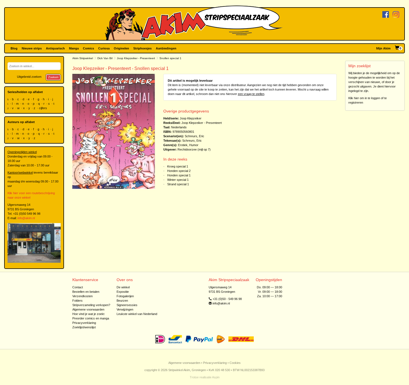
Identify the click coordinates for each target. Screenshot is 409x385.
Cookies (235, 362)
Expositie (123, 291)
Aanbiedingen (166, 48)
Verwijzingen (125, 309)
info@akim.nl (26, 218)
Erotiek (183, 145)
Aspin (216, 377)
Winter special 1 (178, 179)
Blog (14, 48)
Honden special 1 (179, 175)
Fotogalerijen (125, 296)
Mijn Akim (383, 48)
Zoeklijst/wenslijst (84, 327)
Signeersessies (127, 305)
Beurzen (122, 300)
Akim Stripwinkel (82, 58)
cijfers (43, 108)
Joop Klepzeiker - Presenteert (136, 58)
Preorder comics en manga (90, 318)
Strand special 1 (178, 184)
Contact (77, 287)
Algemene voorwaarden (88, 309)
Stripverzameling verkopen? (91, 305)
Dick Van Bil (104, 58)
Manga (74, 48)
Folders (77, 300)
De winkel (123, 287)
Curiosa (104, 48)
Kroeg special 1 (177, 166)
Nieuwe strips (32, 48)
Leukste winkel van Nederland (137, 314)
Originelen (121, 48)
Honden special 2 (179, 170)
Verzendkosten (82, 296)
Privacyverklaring (84, 322)
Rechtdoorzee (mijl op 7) (194, 149)
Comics (88, 48)
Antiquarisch (55, 48)
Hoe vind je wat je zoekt (88, 314)
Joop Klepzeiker (190, 118)
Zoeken (53, 77)
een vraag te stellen (251, 94)
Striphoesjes (142, 48)
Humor (193, 145)
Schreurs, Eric (194, 136)
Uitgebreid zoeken (29, 76)
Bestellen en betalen (85, 291)
